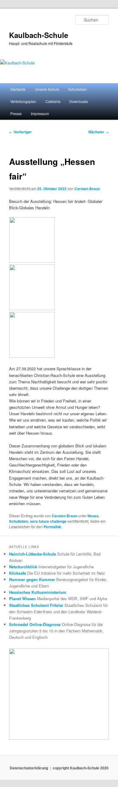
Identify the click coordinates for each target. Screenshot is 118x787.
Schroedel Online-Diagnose (35, 624)
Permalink (52, 526)
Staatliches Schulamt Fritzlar (36, 605)
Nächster (98, 132)
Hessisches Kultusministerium (37, 592)
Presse (16, 113)
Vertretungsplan (23, 101)
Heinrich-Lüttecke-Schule (32, 554)
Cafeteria (53, 101)
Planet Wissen (22, 598)
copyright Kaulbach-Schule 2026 (81, 768)
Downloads (78, 101)
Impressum (40, 113)
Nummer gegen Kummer (32, 579)
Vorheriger (20, 132)
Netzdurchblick (23, 567)
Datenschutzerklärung (29, 768)
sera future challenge (48, 521)
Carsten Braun (87, 188)
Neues (93, 515)
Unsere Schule (47, 89)
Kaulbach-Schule (38, 35)
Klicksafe (17, 573)
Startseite (18, 89)
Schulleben (77, 89)
